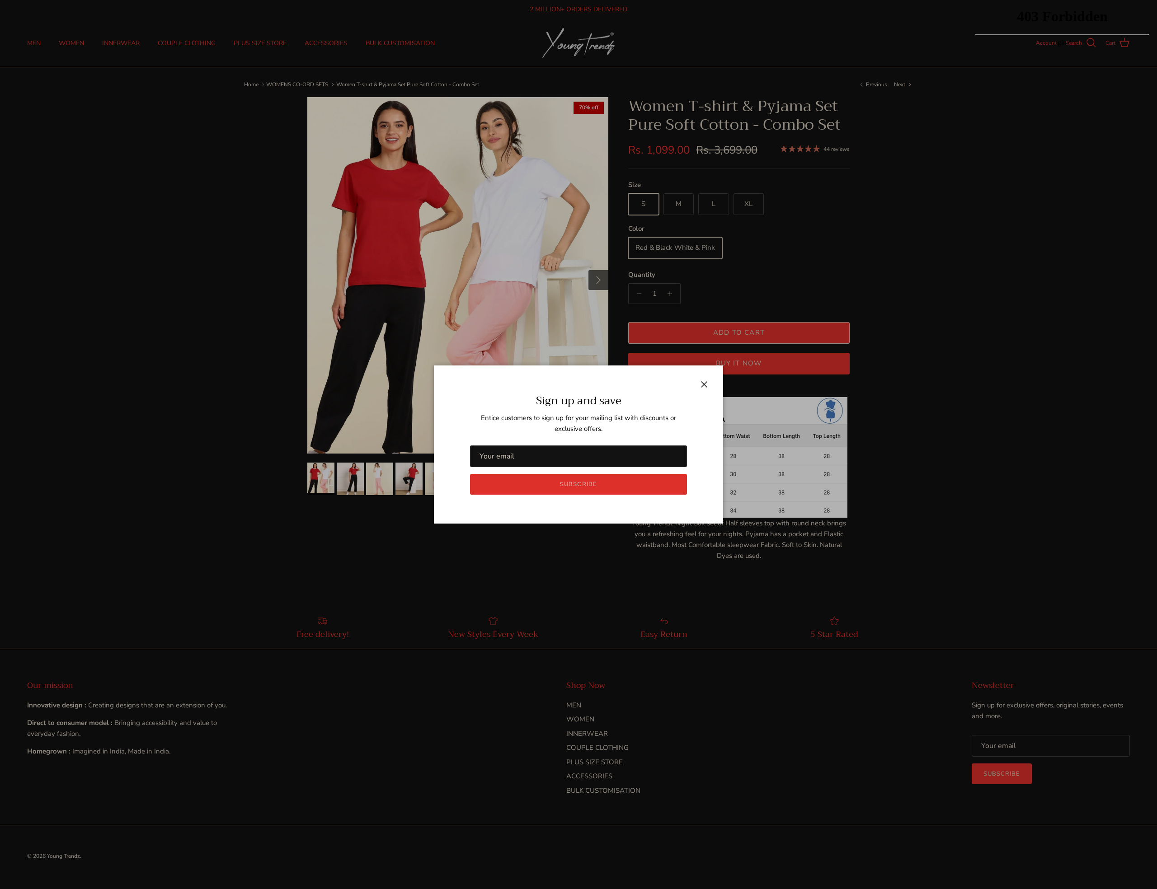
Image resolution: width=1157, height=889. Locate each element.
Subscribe (578, 484)
